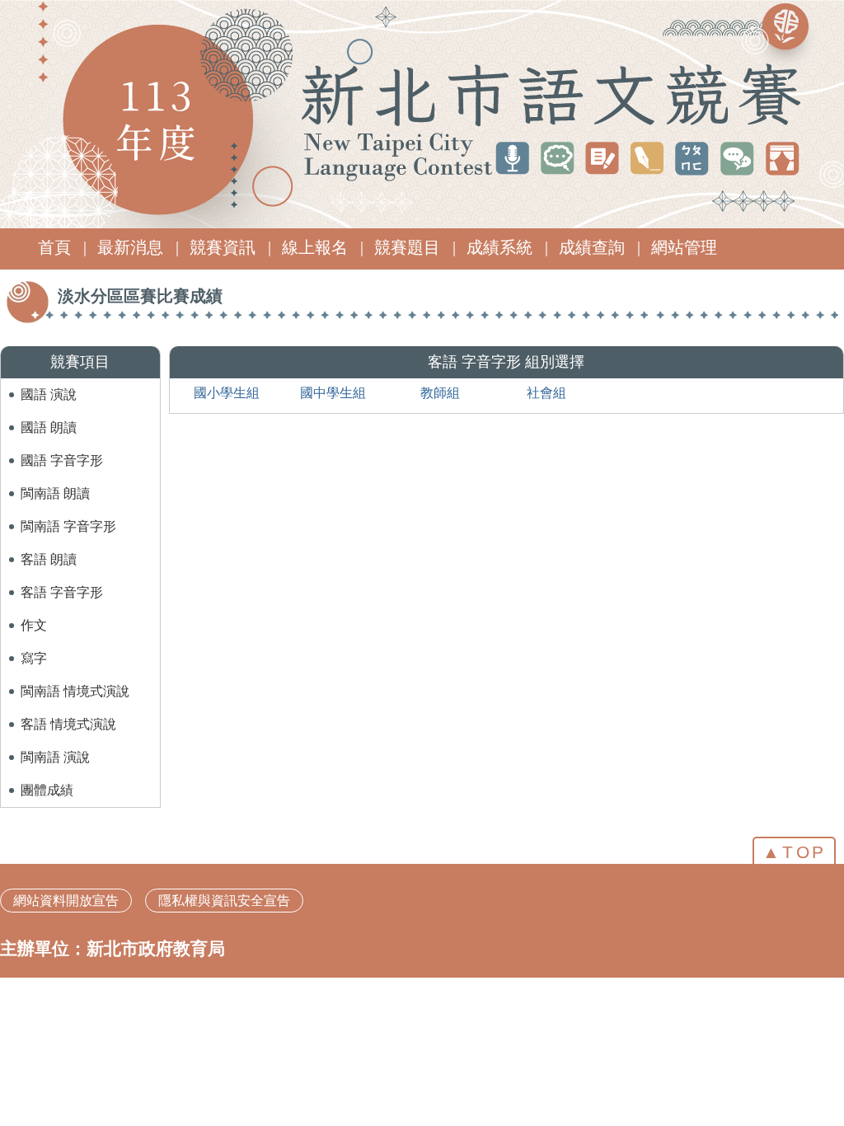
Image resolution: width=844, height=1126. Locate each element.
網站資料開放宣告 (66, 901)
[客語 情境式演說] (68, 710)
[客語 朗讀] (49, 545)
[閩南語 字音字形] (68, 512)
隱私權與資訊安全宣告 (224, 901)
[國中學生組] (333, 379)
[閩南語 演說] (55, 743)
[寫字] (34, 644)
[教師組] (440, 379)
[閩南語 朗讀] (55, 479)
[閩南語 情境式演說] (75, 677)
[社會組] (546, 379)
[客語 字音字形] (62, 578)
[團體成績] (47, 776)
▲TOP (794, 851)
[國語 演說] (49, 380)
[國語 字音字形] (62, 446)
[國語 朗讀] (49, 413)
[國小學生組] (227, 379)
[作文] (34, 611)
